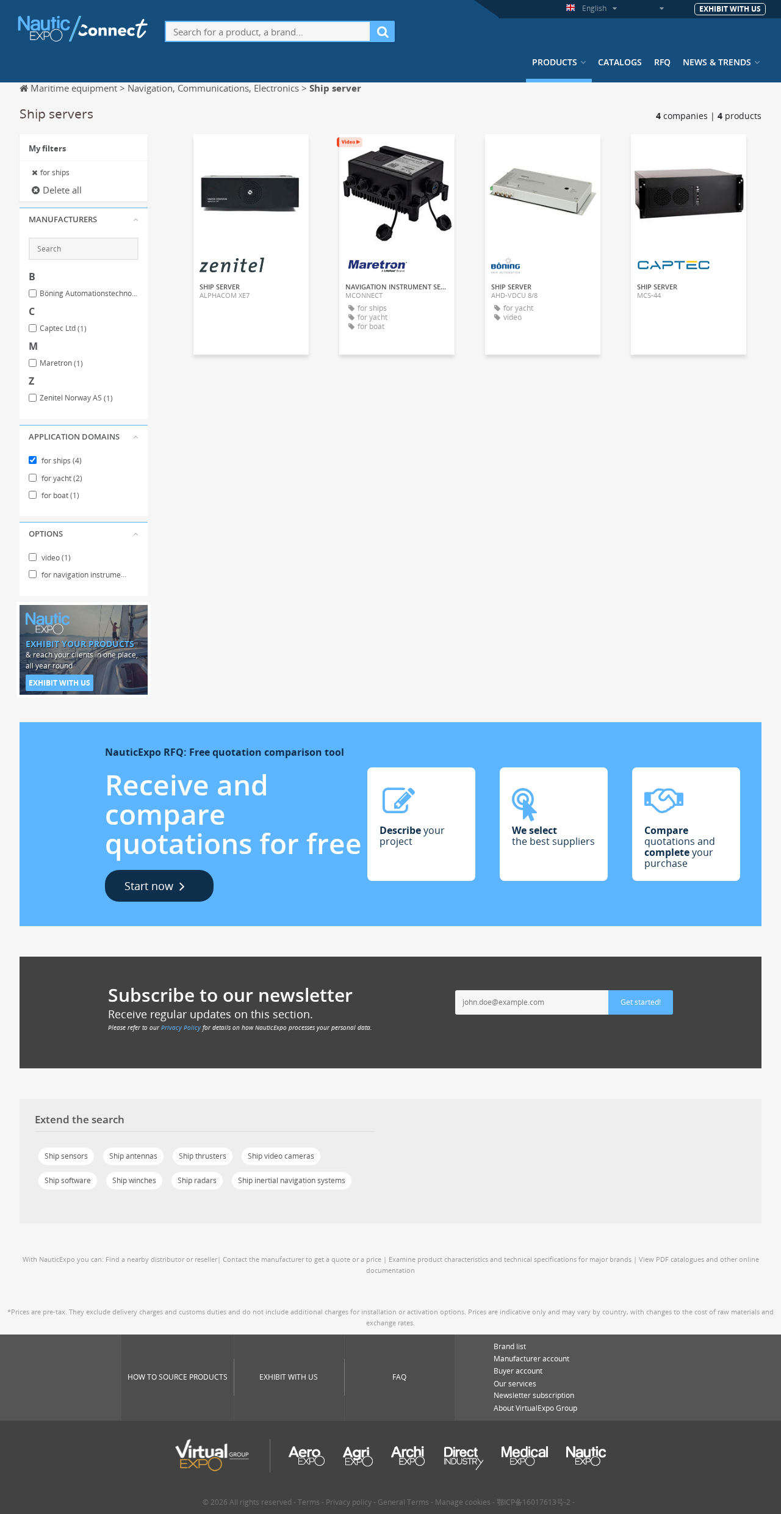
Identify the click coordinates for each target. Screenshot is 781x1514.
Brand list (510, 1346)
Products (554, 62)
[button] (84, 219)
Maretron (61, 363)
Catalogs (620, 62)
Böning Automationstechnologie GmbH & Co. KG (89, 293)
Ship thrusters (202, 1156)
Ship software (68, 1180)
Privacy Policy (181, 1027)
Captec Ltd (63, 328)
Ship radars (197, 1180)
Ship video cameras (281, 1156)
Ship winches (134, 1180)
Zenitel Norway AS (76, 398)
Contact (251, 154)
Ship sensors (66, 1156)
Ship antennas (133, 1156)
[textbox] (268, 31)
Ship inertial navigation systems (291, 1180)
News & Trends (717, 62)
